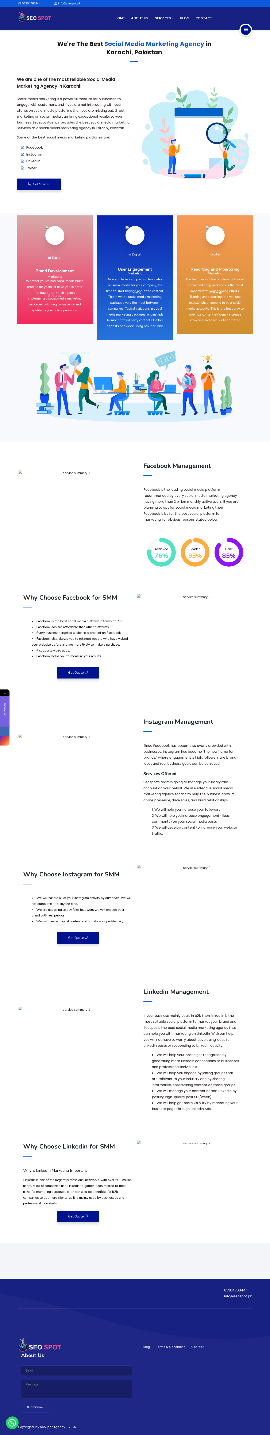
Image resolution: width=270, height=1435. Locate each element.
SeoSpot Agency (52, 1427)
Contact (204, 18)
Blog (184, 18)
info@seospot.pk (69, 3)
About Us (139, 18)
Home (120, 18)
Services (163, 18)
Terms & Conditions (170, 1347)
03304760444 (31, 3)
